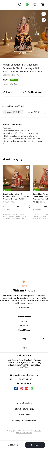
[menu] (3, 4)
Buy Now (35, 445)
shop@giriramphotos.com (25, 375)
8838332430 (25, 379)
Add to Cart (13, 445)
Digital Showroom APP (28, 431)
